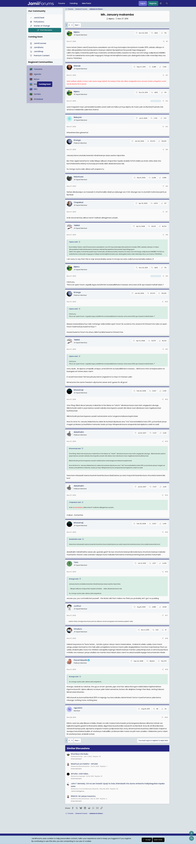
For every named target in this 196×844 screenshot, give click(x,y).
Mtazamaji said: (75, 448)
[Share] (163, 41)
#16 (166, 572)
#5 (167, 149)
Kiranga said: (74, 579)
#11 (166, 349)
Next (76, 25)
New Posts (86, 3)
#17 (166, 615)
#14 (166, 495)
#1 (167, 41)
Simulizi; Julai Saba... (80, 774)
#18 (166, 638)
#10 (166, 302)
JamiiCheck (39, 17)
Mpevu (111, 18)
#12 (166, 399)
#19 (166, 669)
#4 (166, 126)
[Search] (166, 3)
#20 (166, 717)
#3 (167, 101)
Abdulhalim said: (75, 539)
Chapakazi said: (75, 502)
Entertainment (76, 759)
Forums (61, 3)
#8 (167, 235)
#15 (166, 532)
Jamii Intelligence (77, 791)
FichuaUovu (39, 22)
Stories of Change (42, 26)
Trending (73, 3)
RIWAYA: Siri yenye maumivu (83, 796)
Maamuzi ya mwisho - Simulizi (84, 764)
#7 (167, 212)
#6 (167, 186)
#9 (167, 276)
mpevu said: (73, 242)
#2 (167, 75)
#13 (166, 441)
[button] (160, 3)
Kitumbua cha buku (79, 754)
